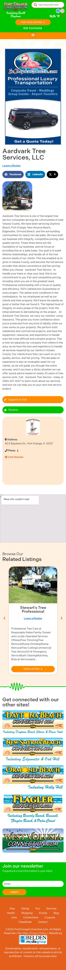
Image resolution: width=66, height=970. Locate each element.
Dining (25, 908)
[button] (33, 35)
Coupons (50, 917)
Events (43, 913)
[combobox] (47, 5)
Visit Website (15, 457)
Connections (30, 917)
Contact (43, 921)
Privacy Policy (38, 933)
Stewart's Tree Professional (33, 609)
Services (51, 908)
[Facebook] (58, 11)
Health (11, 913)
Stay (12, 908)
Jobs (14, 917)
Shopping (27, 913)
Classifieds (25, 921)
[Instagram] (62, 11)
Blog (56, 913)
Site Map (22, 933)
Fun (37, 908)
